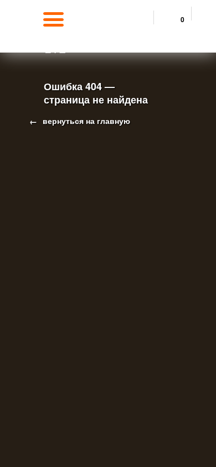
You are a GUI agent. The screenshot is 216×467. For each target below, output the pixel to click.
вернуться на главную (85, 120)
